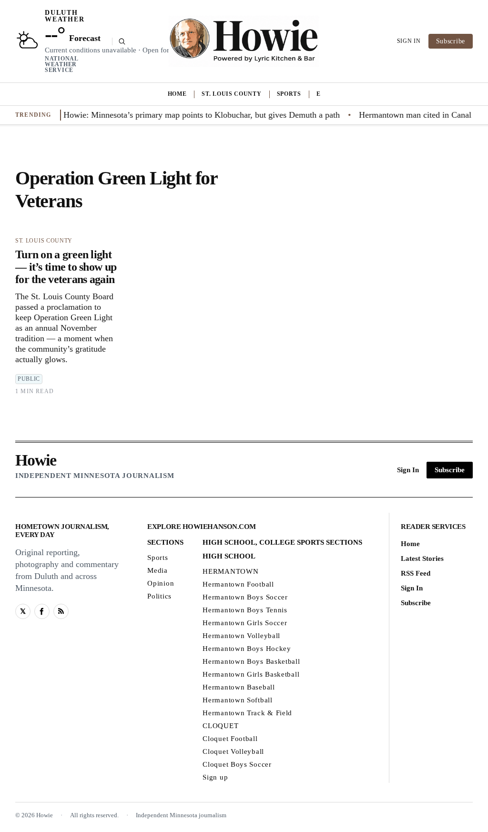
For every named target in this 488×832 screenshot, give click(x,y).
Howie (35, 460)
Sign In (409, 41)
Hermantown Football (238, 584)
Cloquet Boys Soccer (237, 764)
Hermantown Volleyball (241, 635)
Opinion (160, 583)
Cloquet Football (230, 738)
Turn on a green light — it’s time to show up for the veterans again (65, 266)
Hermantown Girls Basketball (251, 674)
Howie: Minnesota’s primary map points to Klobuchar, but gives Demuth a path (193, 115)
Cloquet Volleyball (233, 751)
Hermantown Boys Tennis (245, 610)
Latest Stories (422, 558)
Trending (33, 115)
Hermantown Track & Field (247, 713)
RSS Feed (415, 573)
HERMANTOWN (230, 571)
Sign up (215, 777)
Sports (289, 94)
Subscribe (450, 41)
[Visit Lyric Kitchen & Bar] (244, 41)
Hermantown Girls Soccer (245, 623)
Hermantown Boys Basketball (251, 661)
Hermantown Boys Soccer (245, 597)
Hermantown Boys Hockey (247, 648)
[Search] (119, 41)
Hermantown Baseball (238, 687)
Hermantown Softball (237, 700)
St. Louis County (231, 94)
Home (177, 94)
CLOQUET (220, 726)
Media (157, 570)
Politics (159, 596)
